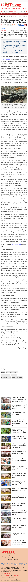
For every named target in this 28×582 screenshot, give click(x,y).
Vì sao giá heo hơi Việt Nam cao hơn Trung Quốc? (19, 459)
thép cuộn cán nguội (5, 374)
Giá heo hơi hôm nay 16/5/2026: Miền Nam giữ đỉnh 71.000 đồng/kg (19, 399)
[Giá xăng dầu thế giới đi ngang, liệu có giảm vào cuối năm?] (6, 483)
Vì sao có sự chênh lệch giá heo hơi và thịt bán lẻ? (19, 496)
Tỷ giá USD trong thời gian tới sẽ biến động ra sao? (19, 519)
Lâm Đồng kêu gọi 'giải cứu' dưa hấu (18, 413)
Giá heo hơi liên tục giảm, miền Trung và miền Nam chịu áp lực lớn (19, 445)
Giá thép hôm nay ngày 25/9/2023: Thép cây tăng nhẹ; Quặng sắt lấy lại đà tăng (14, 51)
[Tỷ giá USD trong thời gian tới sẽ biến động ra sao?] (6, 520)
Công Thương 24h (11, 13)
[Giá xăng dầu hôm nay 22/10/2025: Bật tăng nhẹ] (6, 439)
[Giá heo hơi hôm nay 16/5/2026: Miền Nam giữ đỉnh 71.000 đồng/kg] (6, 400)
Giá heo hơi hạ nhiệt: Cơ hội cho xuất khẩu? (19, 526)
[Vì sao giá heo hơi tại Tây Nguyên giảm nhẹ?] (6, 506)
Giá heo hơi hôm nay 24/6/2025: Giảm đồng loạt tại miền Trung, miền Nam (19, 542)
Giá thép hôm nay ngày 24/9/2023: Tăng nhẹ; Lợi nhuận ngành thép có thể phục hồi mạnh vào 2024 (14, 47)
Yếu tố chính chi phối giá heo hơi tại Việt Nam (19, 452)
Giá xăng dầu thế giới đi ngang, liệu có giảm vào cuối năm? (18, 482)
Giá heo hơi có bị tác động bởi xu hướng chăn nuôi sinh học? (19, 512)
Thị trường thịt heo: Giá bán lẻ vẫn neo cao (18, 534)
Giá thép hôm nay (5, 59)
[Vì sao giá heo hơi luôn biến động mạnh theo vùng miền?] (6, 468)
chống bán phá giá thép (17, 377)
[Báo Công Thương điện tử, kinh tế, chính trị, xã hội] (11, 4)
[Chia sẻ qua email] (24, 28)
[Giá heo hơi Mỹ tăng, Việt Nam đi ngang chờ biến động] (6, 476)
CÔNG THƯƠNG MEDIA (5, 8)
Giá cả (3, 16)
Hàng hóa (25, 16)
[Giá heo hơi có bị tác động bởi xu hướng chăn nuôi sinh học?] (6, 513)
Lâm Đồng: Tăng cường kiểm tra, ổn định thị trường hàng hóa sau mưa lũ (19, 422)
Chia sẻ (3, 28)
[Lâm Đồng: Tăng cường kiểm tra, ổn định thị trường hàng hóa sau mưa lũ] (6, 422)
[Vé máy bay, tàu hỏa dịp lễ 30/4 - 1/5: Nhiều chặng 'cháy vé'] (6, 407)
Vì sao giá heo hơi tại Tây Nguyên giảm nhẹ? (19, 504)
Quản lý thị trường (20, 13)
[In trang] (26, 28)
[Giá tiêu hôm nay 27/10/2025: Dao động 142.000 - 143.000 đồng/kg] (6, 431)
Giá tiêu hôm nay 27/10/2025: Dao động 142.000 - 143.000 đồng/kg (19, 430)
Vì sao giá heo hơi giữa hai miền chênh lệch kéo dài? (19, 489)
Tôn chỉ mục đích (12, 564)
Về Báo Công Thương (5, 563)
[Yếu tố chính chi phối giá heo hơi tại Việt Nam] (6, 454)
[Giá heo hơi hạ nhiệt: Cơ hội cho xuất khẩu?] (6, 528)
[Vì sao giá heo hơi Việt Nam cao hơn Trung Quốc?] (6, 461)
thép (7, 372)
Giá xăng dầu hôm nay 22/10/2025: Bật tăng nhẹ (19, 437)
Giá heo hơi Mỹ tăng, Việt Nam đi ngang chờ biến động (19, 475)
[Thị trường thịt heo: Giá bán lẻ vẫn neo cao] (6, 535)
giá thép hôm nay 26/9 (6, 377)
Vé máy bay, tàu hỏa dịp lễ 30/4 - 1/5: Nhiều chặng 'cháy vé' (19, 406)
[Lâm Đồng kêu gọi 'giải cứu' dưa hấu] (6, 415)
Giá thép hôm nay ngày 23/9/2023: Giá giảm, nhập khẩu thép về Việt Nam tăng (14, 42)
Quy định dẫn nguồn (21, 564)
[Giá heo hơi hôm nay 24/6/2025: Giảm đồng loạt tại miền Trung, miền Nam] (6, 543)
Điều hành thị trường (11, 16)
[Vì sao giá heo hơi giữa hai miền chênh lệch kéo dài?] (6, 491)
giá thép (3, 372)
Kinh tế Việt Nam (16, 8)
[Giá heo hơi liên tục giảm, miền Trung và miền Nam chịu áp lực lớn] (6, 446)
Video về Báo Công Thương (17, 563)
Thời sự (4, 13)
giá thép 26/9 (14, 374)
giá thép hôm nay (16, 244)
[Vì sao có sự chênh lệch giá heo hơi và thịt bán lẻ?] (6, 498)
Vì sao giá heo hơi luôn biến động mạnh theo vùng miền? (19, 468)
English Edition (23, 1)
